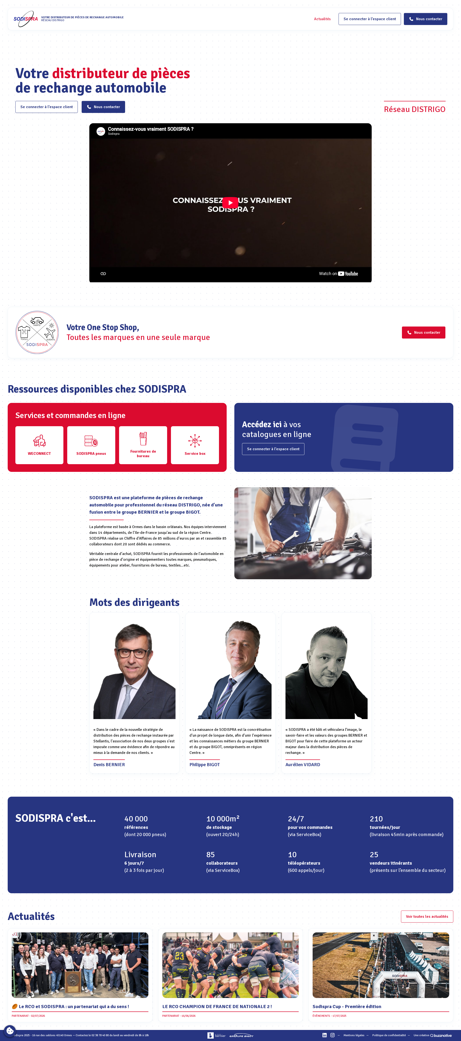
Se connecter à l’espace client (370, 19)
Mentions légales (354, 1035)
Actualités (322, 19)
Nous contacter (107, 107)
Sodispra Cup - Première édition (347, 1007)
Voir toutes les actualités (427, 916)
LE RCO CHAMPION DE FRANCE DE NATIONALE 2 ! (217, 1007)
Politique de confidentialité (389, 1035)
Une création (421, 1035)
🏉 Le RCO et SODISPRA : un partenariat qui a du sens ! (70, 1007)
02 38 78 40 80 (100, 1035)
